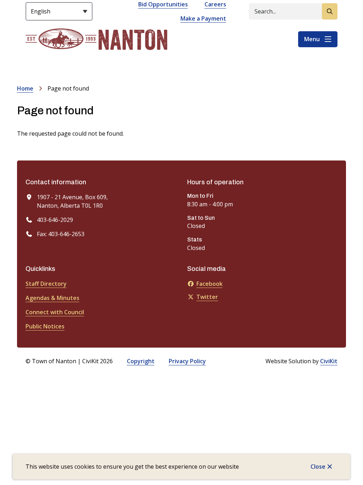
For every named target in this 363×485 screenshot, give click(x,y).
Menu (312, 39)
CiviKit (328, 361)
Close (318, 466)
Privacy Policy (187, 361)
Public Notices (45, 326)
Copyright (141, 361)
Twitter (207, 297)
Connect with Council (55, 312)
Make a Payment (203, 18)
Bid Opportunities (163, 4)
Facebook (209, 284)
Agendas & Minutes (52, 298)
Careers (215, 4)
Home (25, 88)
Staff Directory (46, 284)
